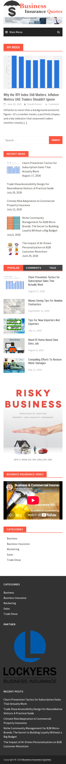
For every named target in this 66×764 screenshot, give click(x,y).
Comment (54, 104)
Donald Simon (34, 104)
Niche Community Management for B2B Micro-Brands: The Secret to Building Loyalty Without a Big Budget (33, 732)
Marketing (13, 549)
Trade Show (14, 560)
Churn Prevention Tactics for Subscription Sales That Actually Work (44, 281)
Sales (10, 554)
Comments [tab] (33, 267)
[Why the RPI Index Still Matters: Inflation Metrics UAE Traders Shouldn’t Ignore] (33, 72)
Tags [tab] (52, 267)
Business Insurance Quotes (36, 759)
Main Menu (16, 32)
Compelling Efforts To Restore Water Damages (45, 361)
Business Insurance (18, 544)
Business (12, 538)
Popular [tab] (13, 267)
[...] (25, 122)
